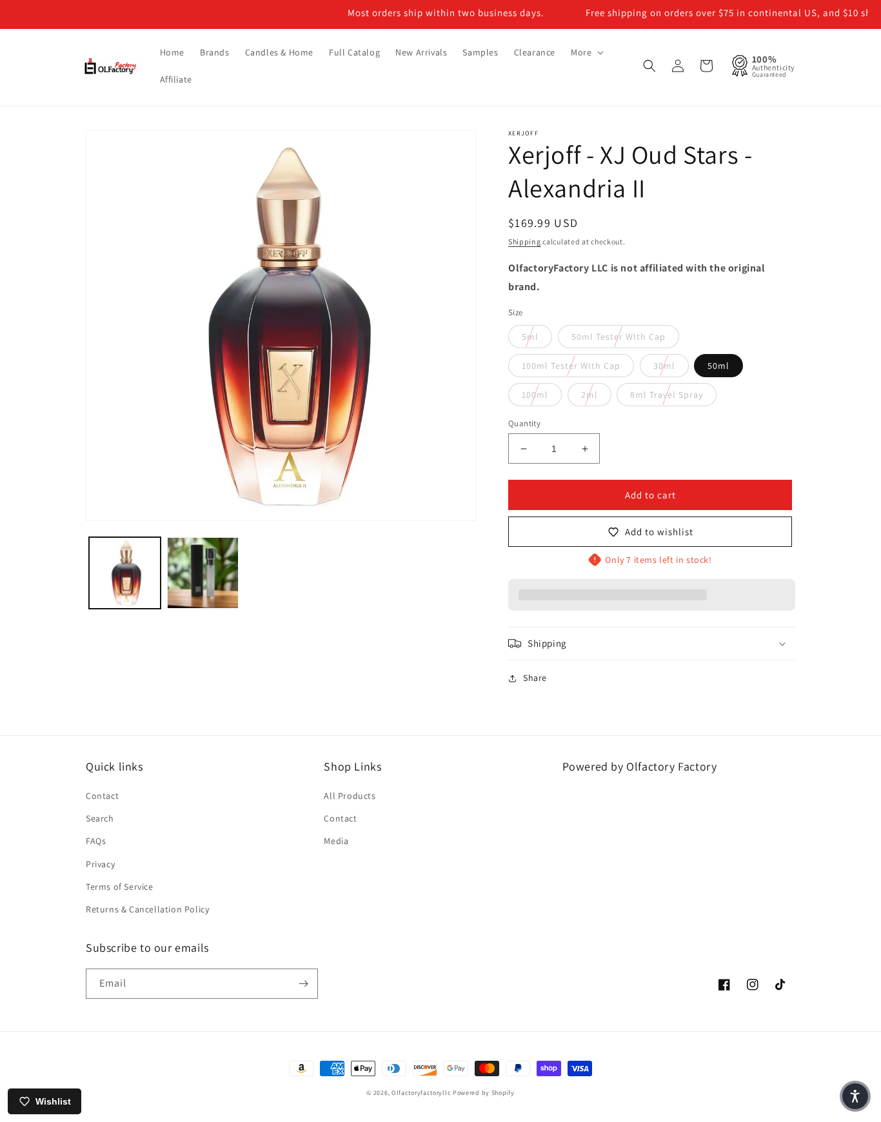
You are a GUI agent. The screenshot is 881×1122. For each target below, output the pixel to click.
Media (336, 841)
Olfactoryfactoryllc (421, 1092)
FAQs (96, 841)
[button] (586, 52)
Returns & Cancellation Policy (147, 909)
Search (100, 818)
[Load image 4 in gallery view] (203, 573)
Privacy (100, 864)
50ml (718, 365)
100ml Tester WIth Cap (571, 365)
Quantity (524, 423)
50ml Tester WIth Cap (618, 336)
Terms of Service (119, 886)
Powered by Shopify (484, 1092)
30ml (664, 365)
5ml (530, 336)
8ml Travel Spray (666, 394)
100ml (535, 394)
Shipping (524, 241)
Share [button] (535, 678)
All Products (349, 796)
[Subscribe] (303, 984)
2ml (589, 394)
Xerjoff (523, 133)
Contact (102, 796)
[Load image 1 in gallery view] (125, 573)
